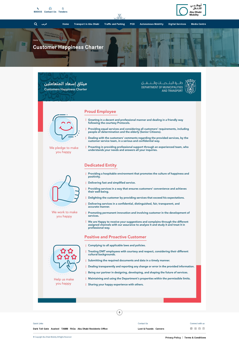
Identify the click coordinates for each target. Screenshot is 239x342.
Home (35, 40)
